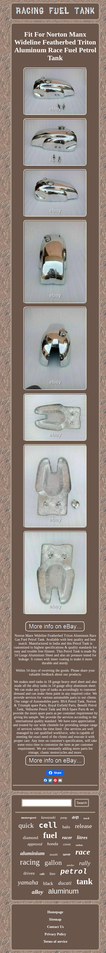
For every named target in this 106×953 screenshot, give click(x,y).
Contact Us (55, 927)
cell (48, 825)
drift (75, 817)
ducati (64, 883)
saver (67, 854)
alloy (37, 892)
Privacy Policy (55, 934)
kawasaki (48, 817)
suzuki (54, 854)
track (86, 818)
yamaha (28, 882)
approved (35, 844)
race (82, 851)
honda (52, 843)
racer (67, 837)
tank (84, 881)
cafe (42, 874)
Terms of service (55, 941)
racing (30, 861)
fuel (50, 835)
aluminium (32, 853)
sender (70, 865)
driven (29, 873)
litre (52, 874)
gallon (53, 862)
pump (63, 817)
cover (67, 844)
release (83, 826)
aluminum (63, 891)
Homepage (55, 912)
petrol (73, 872)
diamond (30, 837)
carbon (79, 845)
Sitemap (55, 919)
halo (66, 826)
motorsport (28, 817)
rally (84, 863)
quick (26, 825)
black (48, 883)
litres (82, 837)
